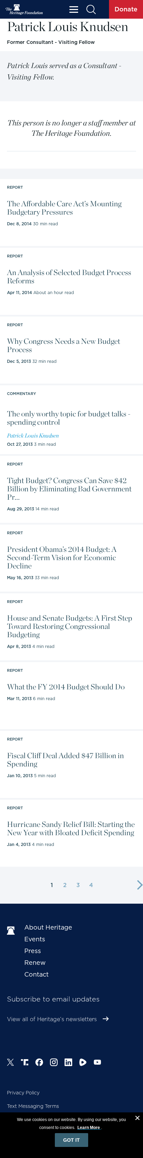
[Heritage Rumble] (83, 1063)
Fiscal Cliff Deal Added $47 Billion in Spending (65, 759)
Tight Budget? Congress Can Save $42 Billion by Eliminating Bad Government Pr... (69, 488)
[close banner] (137, 1119)
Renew (35, 962)
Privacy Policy (23, 1092)
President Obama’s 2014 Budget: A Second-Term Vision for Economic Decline (62, 557)
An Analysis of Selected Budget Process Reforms (69, 276)
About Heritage (48, 927)
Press (32, 950)
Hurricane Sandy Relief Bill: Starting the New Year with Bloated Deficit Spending (71, 828)
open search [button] (90, 9)
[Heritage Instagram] (54, 1063)
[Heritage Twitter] (10, 1063)
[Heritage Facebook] (39, 1063)
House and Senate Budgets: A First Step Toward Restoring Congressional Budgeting (69, 626)
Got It (71, 1140)
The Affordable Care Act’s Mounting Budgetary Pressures (64, 207)
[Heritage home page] (12, 930)
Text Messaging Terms (33, 1106)
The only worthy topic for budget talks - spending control (69, 417)
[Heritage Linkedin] (68, 1063)
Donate (126, 9)
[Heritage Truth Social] (24, 1063)
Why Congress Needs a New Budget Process (63, 345)
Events (34, 939)
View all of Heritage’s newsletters (52, 1019)
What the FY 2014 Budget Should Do (66, 686)
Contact (36, 974)
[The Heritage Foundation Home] (24, 9)
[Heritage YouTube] (97, 1063)
